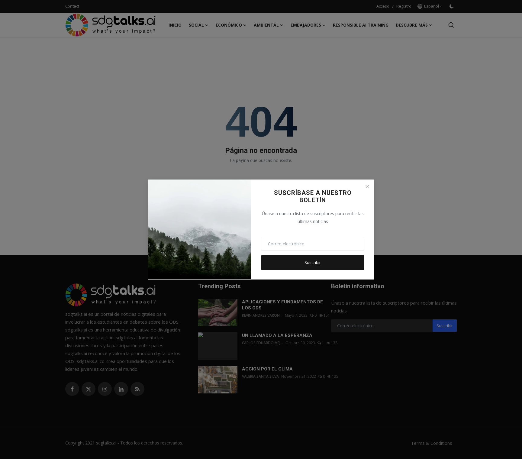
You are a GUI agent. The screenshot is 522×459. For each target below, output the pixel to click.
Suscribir (312, 262)
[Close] (367, 186)
